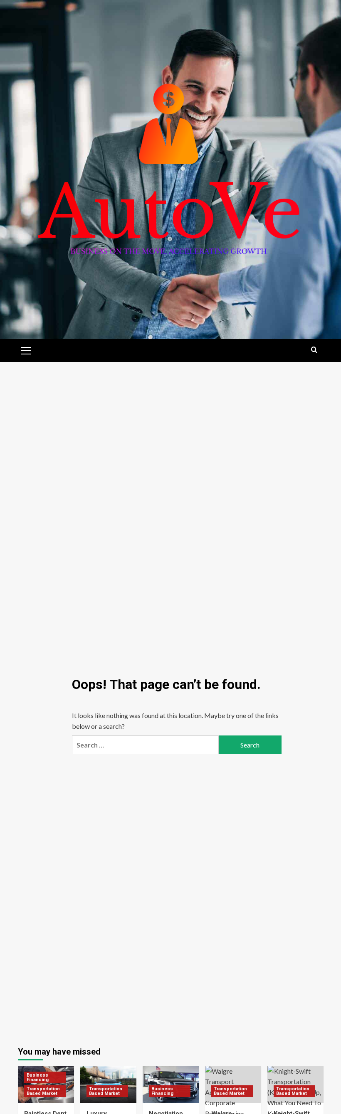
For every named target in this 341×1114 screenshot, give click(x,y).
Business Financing (38, 1077)
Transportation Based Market (43, 1091)
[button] (26, 349)
